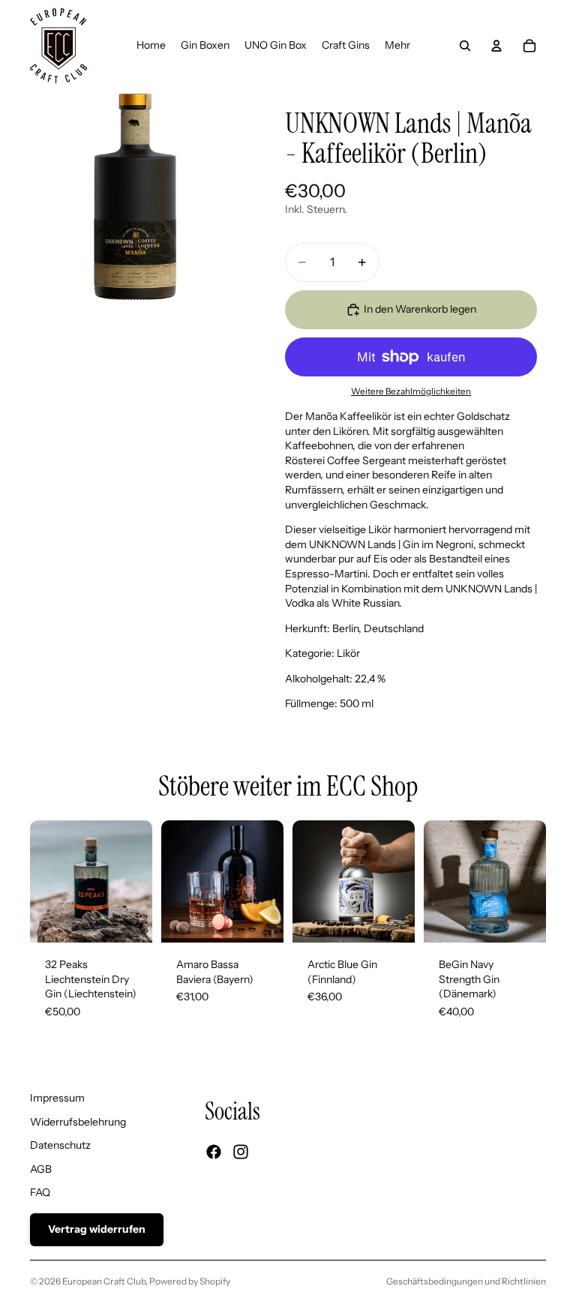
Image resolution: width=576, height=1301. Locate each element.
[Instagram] (241, 1152)
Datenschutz (60, 1145)
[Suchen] (465, 45)
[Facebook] (214, 1152)
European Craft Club (104, 1281)
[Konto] (496, 45)
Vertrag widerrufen (97, 1229)
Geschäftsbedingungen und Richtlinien (466, 1281)
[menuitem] (397, 45)
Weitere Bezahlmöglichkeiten (411, 391)
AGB (41, 1169)
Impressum (57, 1098)
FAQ (40, 1192)
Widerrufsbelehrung (78, 1122)
